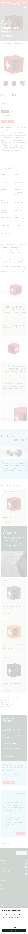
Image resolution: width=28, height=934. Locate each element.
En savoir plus (5, 920)
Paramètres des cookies (14, 924)
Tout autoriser (14, 930)
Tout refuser (14, 927)
